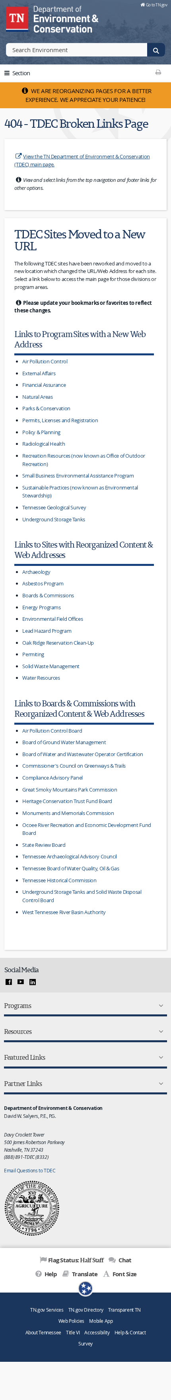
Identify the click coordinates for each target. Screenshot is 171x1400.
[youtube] (20, 982)
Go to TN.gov (156, 5)
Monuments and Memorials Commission (68, 813)
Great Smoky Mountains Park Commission (69, 789)
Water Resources (41, 677)
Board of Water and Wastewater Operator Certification (82, 754)
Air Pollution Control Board (52, 730)
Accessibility (96, 1332)
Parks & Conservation (46, 408)
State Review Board (43, 844)
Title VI (73, 1332)
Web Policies (71, 1321)
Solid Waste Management (51, 666)
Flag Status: (75, 1260)
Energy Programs (41, 607)
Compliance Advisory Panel (52, 777)
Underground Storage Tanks (53, 519)
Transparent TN (124, 1309)
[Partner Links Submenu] (159, 1083)
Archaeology (36, 571)
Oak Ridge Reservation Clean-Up (58, 642)
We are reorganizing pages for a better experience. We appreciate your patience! (88, 95)
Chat (124, 1260)
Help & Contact (130, 1332)
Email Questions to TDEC (29, 1170)
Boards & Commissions (48, 595)
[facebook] (8, 982)
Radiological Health (43, 443)
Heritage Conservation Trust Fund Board (67, 801)
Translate (84, 1274)
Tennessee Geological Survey (54, 507)
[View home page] (18, 18)
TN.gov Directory (85, 1309)
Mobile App (101, 1321)
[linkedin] (32, 982)
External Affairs (38, 373)
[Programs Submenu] (159, 1005)
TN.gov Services (46, 1309)
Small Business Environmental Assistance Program (78, 475)
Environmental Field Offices (52, 618)
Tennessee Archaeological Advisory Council (69, 856)
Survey (85, 1343)
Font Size (123, 1274)
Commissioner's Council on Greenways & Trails (74, 765)
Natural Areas (37, 396)
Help (50, 1274)
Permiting (33, 654)
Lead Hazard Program (46, 630)
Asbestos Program (42, 583)
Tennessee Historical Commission (59, 880)
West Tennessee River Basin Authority (64, 912)
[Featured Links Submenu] (159, 1057)
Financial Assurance (44, 384)
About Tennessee (43, 1332)
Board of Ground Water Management (64, 742)
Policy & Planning (41, 432)
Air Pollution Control (44, 361)
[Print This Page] (158, 72)
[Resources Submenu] (159, 1031)
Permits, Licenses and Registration (60, 420)
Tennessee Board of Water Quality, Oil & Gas (70, 868)
